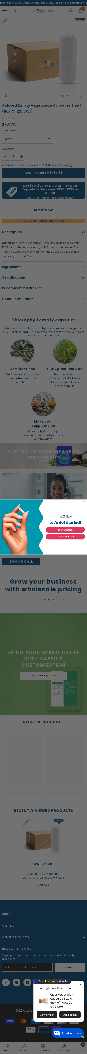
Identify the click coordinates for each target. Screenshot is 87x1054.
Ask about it (70, 1014)
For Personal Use (65, 536)
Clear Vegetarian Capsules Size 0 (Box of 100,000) (61, 998)
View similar (47, 1014)
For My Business (65, 529)
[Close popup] (80, 984)
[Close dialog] (85, 501)
